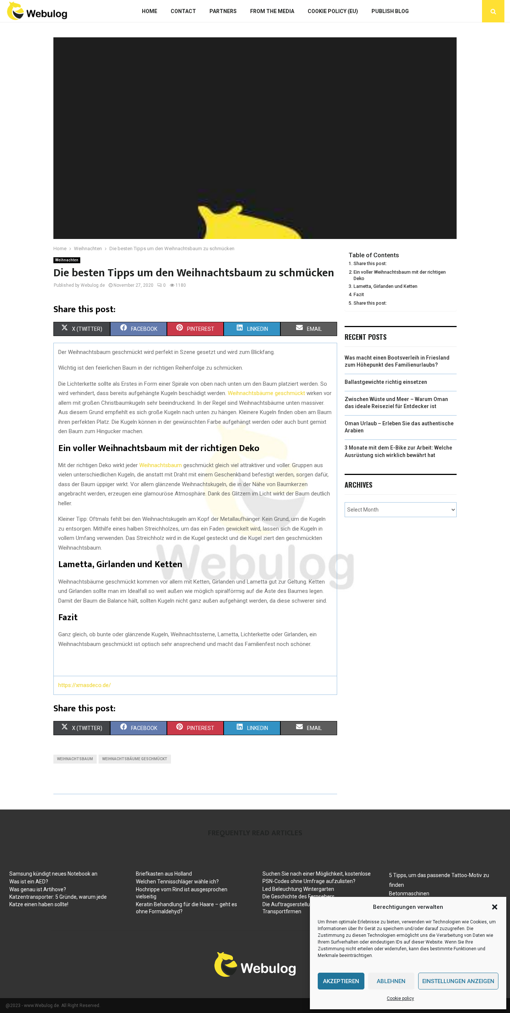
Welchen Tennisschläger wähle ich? (177, 882)
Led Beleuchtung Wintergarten (298, 889)
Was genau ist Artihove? (37, 889)
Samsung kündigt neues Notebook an (53, 874)
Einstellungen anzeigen (458, 981)
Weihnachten (66, 260)
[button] (494, 907)
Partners (223, 11)
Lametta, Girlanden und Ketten (385, 286)
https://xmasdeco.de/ (84, 685)
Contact (183, 11)
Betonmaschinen (409, 894)
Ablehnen (391, 981)
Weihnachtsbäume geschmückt (266, 393)
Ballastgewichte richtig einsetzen (386, 382)
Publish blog (390, 11)
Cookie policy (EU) (333, 11)
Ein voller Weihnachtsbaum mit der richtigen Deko (400, 275)
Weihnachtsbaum (160, 465)
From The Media (272, 11)
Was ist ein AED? (28, 882)
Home (149, 11)
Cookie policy (400, 998)
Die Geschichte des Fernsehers (298, 896)
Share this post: (370, 263)
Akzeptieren (341, 981)
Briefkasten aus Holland (164, 874)
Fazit (359, 294)
